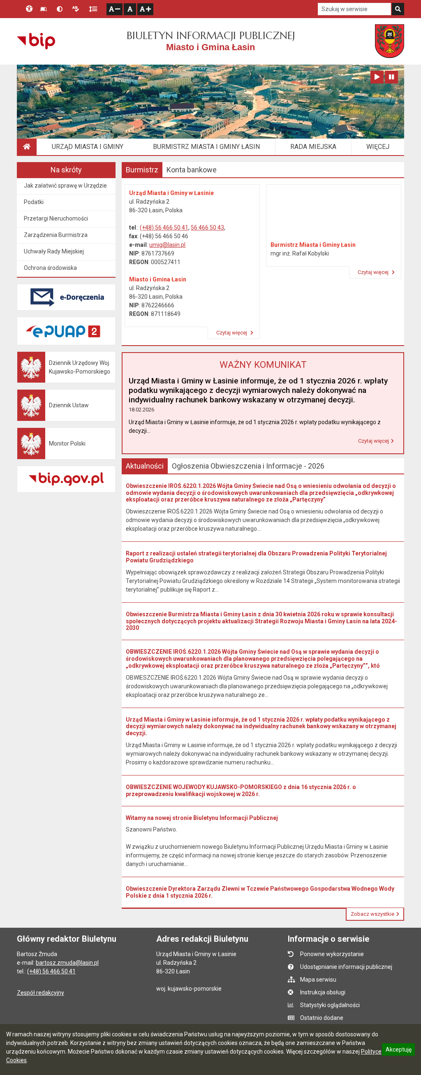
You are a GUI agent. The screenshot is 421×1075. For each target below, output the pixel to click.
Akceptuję (398, 1050)
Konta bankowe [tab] (192, 169)
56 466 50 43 (207, 227)
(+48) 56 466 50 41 (164, 227)
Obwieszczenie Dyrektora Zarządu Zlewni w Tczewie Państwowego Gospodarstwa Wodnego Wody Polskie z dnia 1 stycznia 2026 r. (260, 892)
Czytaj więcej (232, 333)
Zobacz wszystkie (372, 914)
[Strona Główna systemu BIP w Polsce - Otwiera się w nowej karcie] (36, 41)
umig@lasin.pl (167, 244)
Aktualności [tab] (145, 466)
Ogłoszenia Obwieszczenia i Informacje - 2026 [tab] (248, 466)
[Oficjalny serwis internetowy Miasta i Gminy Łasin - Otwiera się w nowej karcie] (389, 41)
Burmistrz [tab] (142, 169)
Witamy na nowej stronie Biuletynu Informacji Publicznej (202, 818)
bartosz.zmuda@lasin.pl (67, 962)
